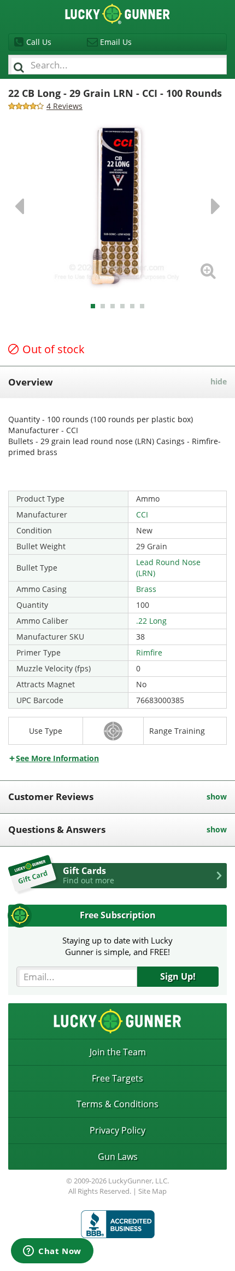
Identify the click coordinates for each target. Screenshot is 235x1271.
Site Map (152, 1191)
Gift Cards (88, 875)
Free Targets (117, 1078)
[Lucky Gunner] (118, 1224)
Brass (146, 589)
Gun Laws (118, 1157)
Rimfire (149, 652)
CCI (142, 514)
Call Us (38, 42)
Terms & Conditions (117, 1104)
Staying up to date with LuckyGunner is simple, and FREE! (117, 946)
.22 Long (151, 621)
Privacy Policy (117, 1130)
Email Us (116, 42)
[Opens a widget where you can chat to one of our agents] (52, 1252)
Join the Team (118, 1052)
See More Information (57, 758)
